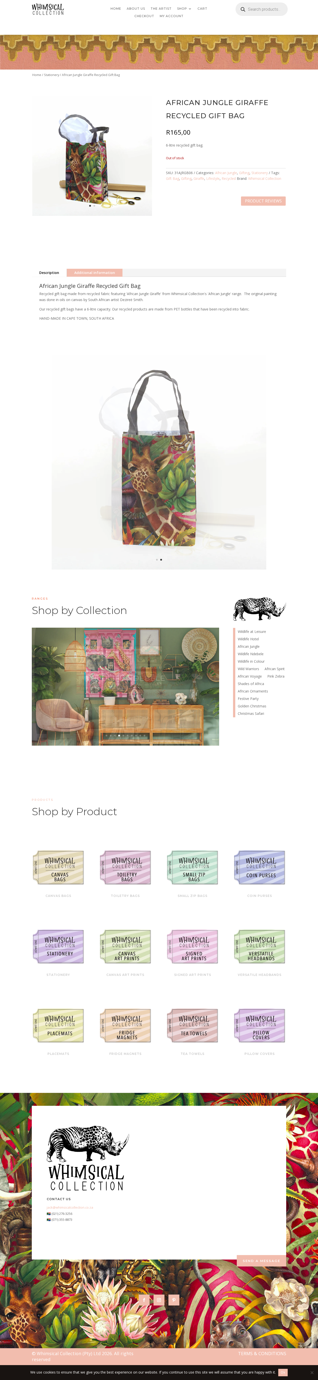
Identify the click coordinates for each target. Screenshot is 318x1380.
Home (116, 8)
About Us (136, 8)
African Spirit (275, 669)
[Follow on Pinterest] (173, 1300)
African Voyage (250, 677)
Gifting (244, 172)
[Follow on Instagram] (159, 1300)
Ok (283, 1372)
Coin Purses (259, 896)
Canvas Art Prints (125, 975)
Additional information (94, 272)
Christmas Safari (251, 714)
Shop (182, 8)
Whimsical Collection (264, 178)
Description (49, 272)
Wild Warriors (248, 669)
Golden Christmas (252, 706)
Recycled (229, 178)
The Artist (161, 8)
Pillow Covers (259, 1054)
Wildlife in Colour (251, 662)
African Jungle (226, 172)
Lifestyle (213, 178)
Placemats (58, 1054)
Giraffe (199, 178)
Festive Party (248, 699)
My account (172, 16)
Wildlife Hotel (125, 678)
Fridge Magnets (125, 1054)
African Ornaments (253, 691)
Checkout (144, 16)
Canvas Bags (58, 896)
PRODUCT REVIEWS (263, 201)
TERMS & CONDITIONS (262, 1353)
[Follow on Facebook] (144, 1300)
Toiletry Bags (125, 896)
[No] (311, 1372)
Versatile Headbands (259, 975)
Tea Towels (192, 1054)
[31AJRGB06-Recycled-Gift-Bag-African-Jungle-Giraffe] (92, 214)
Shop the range (166, 694)
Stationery (51, 75)
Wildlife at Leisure (252, 632)
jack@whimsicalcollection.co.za (70, 1207)
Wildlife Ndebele (251, 654)
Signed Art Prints (192, 975)
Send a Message (261, 1261)
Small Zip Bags (192, 896)
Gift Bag (172, 178)
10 (144, 735)
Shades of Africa (251, 684)
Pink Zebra (275, 677)
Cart (202, 8)
